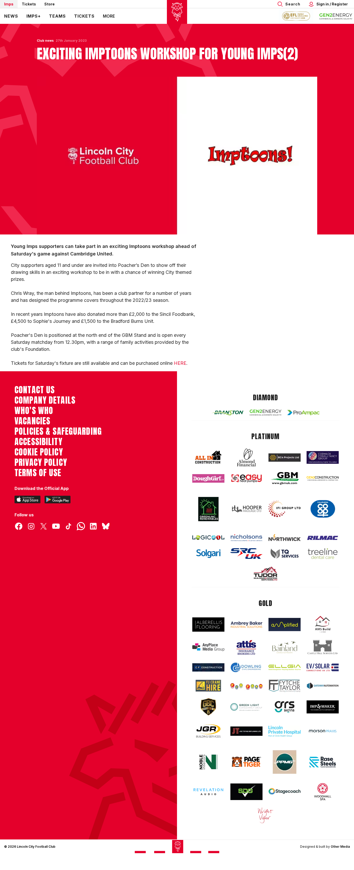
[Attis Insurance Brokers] (246, 647)
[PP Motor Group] (284, 762)
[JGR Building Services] (208, 731)
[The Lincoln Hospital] (284, 731)
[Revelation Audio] (208, 791)
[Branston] (227, 412)
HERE (180, 363)
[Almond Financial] (246, 457)
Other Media (340, 846)
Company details (45, 400)
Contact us (35, 390)
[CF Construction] (208, 667)
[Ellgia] (284, 667)
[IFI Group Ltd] (284, 509)
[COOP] (323, 509)
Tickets (29, 4)
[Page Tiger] (246, 762)
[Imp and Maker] (323, 707)
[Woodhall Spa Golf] (323, 791)
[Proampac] (303, 412)
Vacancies (32, 421)
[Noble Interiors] (208, 762)
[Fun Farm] (246, 685)
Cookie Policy (39, 452)
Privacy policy (41, 462)
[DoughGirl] (208, 478)
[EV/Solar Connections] (323, 667)
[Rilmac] (323, 537)
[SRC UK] (246, 553)
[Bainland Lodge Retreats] (284, 647)
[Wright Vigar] (266, 815)
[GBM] (284, 478)
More (109, 16)
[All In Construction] (208, 457)
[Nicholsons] (246, 537)
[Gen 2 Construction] (323, 478)
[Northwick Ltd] (284, 537)
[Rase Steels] (323, 761)
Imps (8, 4)
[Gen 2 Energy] (266, 413)
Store (49, 4)
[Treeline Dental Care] (323, 553)
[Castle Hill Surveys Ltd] (323, 647)
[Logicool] (208, 537)
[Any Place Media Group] (208, 647)
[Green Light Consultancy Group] (246, 707)
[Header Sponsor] (336, 16)
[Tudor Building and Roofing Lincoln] (266, 573)
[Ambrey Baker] (246, 624)
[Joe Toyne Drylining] (246, 731)
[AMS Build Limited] (323, 624)
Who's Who (34, 411)
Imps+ (33, 16)
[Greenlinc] (208, 509)
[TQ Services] (284, 553)
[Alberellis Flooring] (208, 624)
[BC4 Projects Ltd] (284, 457)
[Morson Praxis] (323, 731)
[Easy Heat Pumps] (246, 478)
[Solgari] (208, 553)
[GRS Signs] (284, 706)
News (11, 16)
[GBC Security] (208, 706)
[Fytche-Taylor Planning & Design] (284, 686)
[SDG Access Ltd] (246, 791)
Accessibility (38, 442)
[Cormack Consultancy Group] (323, 457)
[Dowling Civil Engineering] (246, 667)
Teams (57, 16)
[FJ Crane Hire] (208, 685)
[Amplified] (284, 624)
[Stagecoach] (284, 791)
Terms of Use (38, 473)
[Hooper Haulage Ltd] (246, 509)
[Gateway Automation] (323, 686)
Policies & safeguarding (58, 431)
